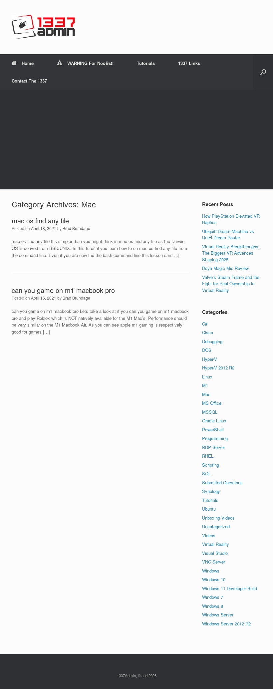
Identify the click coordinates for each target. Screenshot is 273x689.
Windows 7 (212, 597)
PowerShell (213, 429)
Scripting (210, 465)
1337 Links (189, 63)
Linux (207, 376)
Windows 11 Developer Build (229, 588)
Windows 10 (213, 579)
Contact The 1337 (29, 81)
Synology (211, 491)
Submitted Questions (222, 482)
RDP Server (213, 447)
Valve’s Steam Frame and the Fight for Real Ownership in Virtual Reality (230, 283)
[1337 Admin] (43, 27)
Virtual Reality (215, 544)
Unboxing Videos (218, 518)
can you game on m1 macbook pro (63, 290)
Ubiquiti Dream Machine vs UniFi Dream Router (228, 234)
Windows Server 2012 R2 (226, 623)
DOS (206, 350)
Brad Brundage (76, 228)
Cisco (207, 332)
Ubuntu (209, 509)
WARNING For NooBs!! (90, 63)
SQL (206, 473)
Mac (206, 394)
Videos (208, 535)
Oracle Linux (214, 420)
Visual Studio (215, 553)
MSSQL (209, 412)
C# (204, 324)
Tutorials (146, 63)
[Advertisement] (136, 139)
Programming (215, 438)
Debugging (212, 341)
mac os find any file (40, 220)
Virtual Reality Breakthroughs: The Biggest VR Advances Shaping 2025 (231, 253)
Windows (210, 571)
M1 (205, 385)
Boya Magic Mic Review (225, 268)
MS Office (211, 403)
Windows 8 (212, 606)
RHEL (207, 456)
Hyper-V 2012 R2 (218, 367)
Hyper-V (209, 359)
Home (28, 63)
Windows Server (217, 614)
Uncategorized (216, 526)
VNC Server (213, 562)
